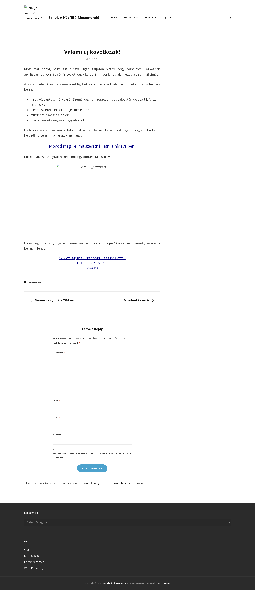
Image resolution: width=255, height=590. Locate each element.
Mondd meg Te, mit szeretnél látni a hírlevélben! (92, 146)
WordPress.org (33, 568)
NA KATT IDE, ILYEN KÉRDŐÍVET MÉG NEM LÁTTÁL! (92, 258)
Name (56, 400)
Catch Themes (163, 583)
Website (57, 434)
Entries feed (32, 555)
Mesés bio (150, 17)
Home (114, 17)
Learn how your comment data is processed (114, 483)
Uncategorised (35, 282)
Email (57, 417)
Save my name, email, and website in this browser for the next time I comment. (92, 455)
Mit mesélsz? (131, 17)
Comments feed (34, 562)
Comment (59, 352)
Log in (28, 549)
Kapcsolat (167, 17)
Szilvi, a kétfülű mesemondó (74, 17)
